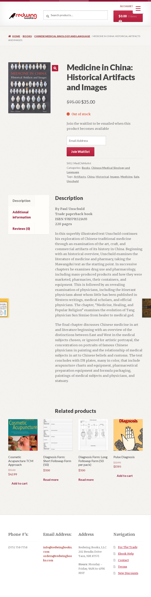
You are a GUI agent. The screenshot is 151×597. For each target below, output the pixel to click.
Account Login (130, 6)
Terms (122, 566)
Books (27, 36)
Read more (51, 479)
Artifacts (80, 176)
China (91, 176)
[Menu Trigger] (138, 8)
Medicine (127, 176)
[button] (55, 68)
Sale (136, 176)
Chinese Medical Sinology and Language (62, 36)
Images (114, 176)
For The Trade (127, 547)
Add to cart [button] (20, 483)
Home (16, 36)
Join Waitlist (80, 151)
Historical (102, 176)
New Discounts (128, 573)
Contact (123, 560)
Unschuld (73, 181)
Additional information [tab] (22, 214)
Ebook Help (126, 553)
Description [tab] (21, 200)
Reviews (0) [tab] (21, 228)
